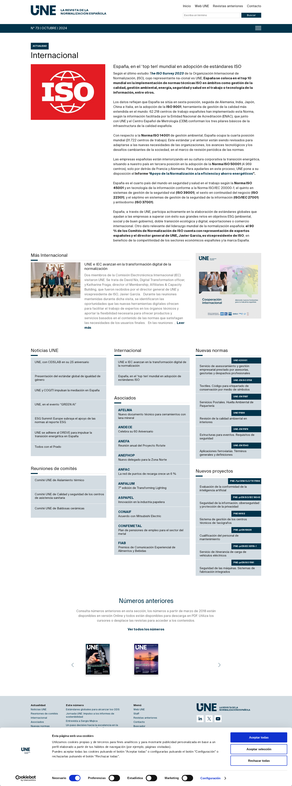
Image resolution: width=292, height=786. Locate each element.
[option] (228, 286)
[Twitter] (209, 718)
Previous (72, 665)
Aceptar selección (259, 749)
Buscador (139, 726)
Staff (136, 713)
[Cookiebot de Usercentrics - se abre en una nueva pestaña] (25, 778)
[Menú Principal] (258, 28)
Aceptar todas (259, 737)
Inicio (187, 6)
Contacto (254, 6)
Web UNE (202, 6)
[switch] (114, 778)
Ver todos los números (146, 629)
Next (219, 665)
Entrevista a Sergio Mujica (82, 721)
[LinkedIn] (200, 718)
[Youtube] (218, 718)
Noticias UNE (38, 709)
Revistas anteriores (228, 6)
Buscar (251, 15)
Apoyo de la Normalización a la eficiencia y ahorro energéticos (201, 173)
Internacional (39, 718)
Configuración (210, 778)
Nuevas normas (40, 726)
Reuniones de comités (44, 713)
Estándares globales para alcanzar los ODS (93, 709)
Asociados (37, 722)
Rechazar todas (259, 760)
